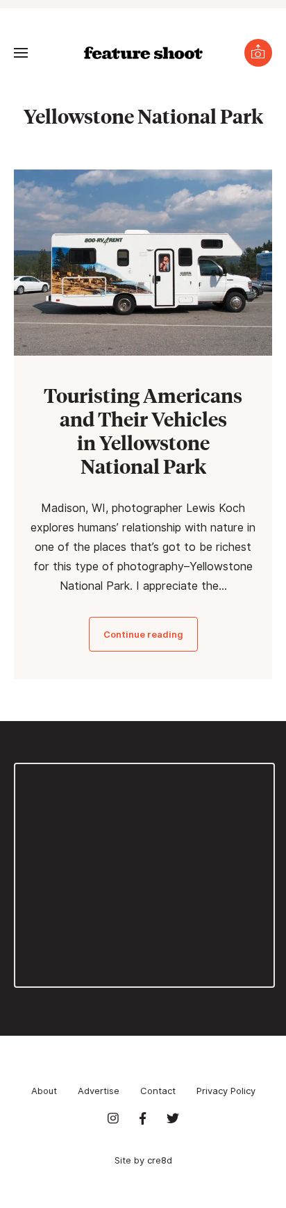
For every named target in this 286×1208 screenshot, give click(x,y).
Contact (158, 1090)
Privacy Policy (225, 1090)
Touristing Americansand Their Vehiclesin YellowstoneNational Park (143, 430)
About (44, 1090)
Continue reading (143, 634)
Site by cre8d (143, 1160)
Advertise (98, 1090)
